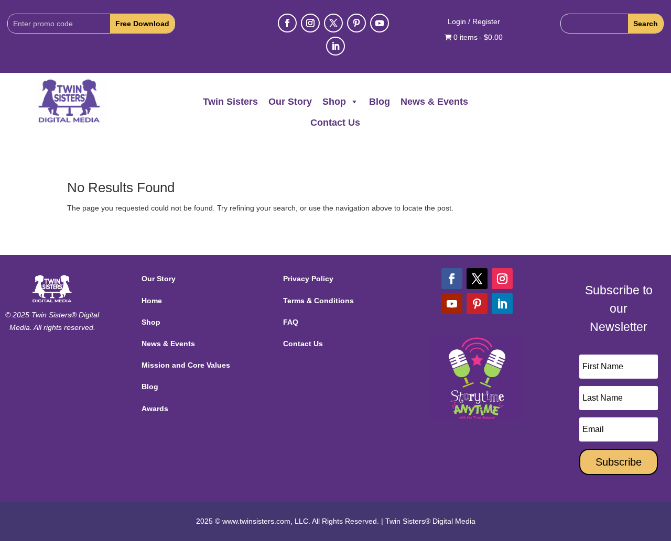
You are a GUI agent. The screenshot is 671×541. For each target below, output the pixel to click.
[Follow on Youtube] (379, 23)
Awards (155, 408)
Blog (379, 101)
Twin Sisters (230, 101)
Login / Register (474, 22)
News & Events (434, 101)
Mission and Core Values (186, 365)
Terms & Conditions (318, 300)
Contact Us (335, 122)
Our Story (290, 101)
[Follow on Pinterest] (356, 23)
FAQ (290, 322)
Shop (334, 101)
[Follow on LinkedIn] (335, 46)
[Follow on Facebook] (287, 23)
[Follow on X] (333, 23)
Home (152, 300)
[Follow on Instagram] (310, 23)
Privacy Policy (308, 278)
